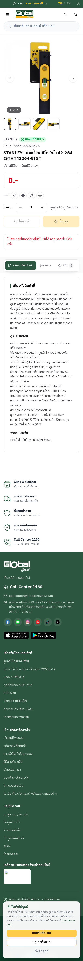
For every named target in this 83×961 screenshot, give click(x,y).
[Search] (75, 14)
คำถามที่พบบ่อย (14, 737)
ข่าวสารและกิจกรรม (16, 717)
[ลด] (20, 207)
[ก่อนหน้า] (10, 78)
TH (60, 3)
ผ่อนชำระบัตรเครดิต (16, 777)
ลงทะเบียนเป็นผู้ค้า (15, 701)
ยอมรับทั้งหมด (41, 933)
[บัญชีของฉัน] (65, 14)
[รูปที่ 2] (24, 124)
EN (69, 3)
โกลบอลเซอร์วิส (14, 785)
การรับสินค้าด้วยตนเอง (18, 753)
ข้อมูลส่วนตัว (12, 822)
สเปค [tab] (48, 265)
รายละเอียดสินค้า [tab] (23, 265)
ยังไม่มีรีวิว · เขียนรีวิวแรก (21, 166)
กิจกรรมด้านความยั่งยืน (18, 709)
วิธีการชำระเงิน (13, 761)
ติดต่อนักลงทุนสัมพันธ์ (18, 685)
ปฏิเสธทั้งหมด (41, 942)
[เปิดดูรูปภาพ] (41, 78)
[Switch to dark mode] (78, 4)
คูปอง (7, 846)
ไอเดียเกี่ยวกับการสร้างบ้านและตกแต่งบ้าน (30, 793)
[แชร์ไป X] (31, 195)
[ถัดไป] (73, 78)
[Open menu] (8, 14)
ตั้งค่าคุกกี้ (41, 951)
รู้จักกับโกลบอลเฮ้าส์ (16, 661)
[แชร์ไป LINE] (23, 195)
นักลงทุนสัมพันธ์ (14, 677)
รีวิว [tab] (67, 265)
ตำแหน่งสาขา (12, 769)
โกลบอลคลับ (11, 854)
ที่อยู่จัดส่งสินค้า (14, 838)
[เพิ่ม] (42, 207)
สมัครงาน (10, 693)
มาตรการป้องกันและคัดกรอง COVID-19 (29, 669)
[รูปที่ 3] (39, 124)
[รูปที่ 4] (53, 124)
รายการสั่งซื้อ (12, 830)
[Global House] (25, 14)
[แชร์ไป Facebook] (14, 195)
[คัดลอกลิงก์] (40, 195)
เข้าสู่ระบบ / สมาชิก (16, 814)
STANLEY (10, 139)
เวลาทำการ (52, 899)
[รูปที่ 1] (10, 124)
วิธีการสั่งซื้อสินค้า (15, 746)
